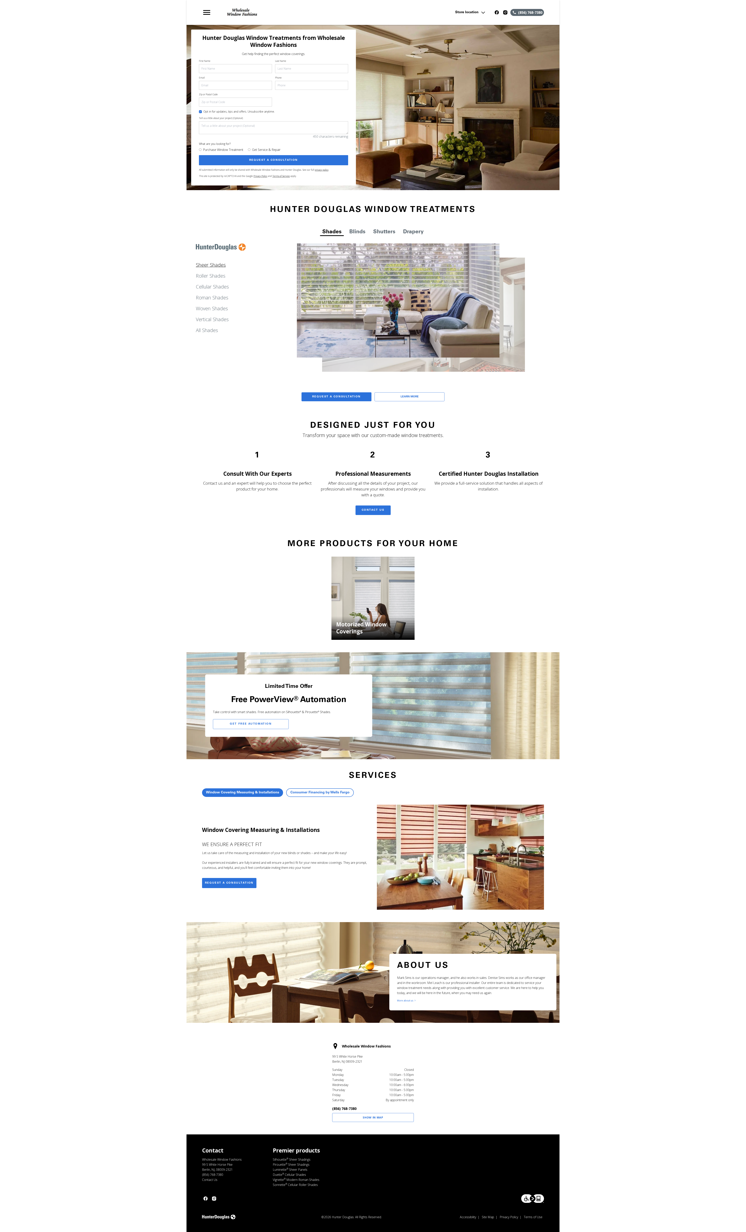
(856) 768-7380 (344, 1108)
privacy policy (322, 169)
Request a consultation (229, 883)
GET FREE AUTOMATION (251, 724)
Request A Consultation (336, 396)
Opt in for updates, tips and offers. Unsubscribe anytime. (239, 111)
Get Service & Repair (266, 150)
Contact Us (373, 510)
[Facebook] (496, 12)
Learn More (410, 396)
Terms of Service (281, 176)
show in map (373, 1117)
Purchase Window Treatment (223, 150)
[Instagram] (505, 12)
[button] (206, 12)
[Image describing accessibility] (532, 1198)
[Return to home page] (282, 12)
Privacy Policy (260, 176)
